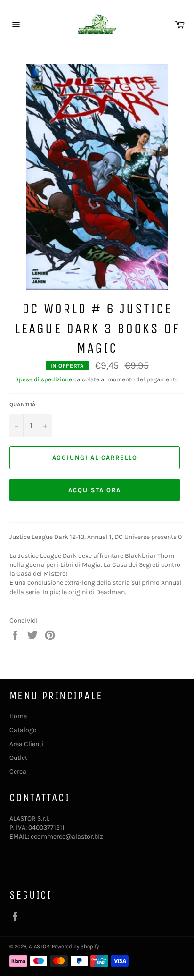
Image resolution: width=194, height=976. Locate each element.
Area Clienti (26, 744)
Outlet (18, 758)
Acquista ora (94, 490)
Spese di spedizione (43, 379)
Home (18, 716)
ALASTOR (39, 946)
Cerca (17, 771)
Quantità (22, 404)
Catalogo (23, 730)
